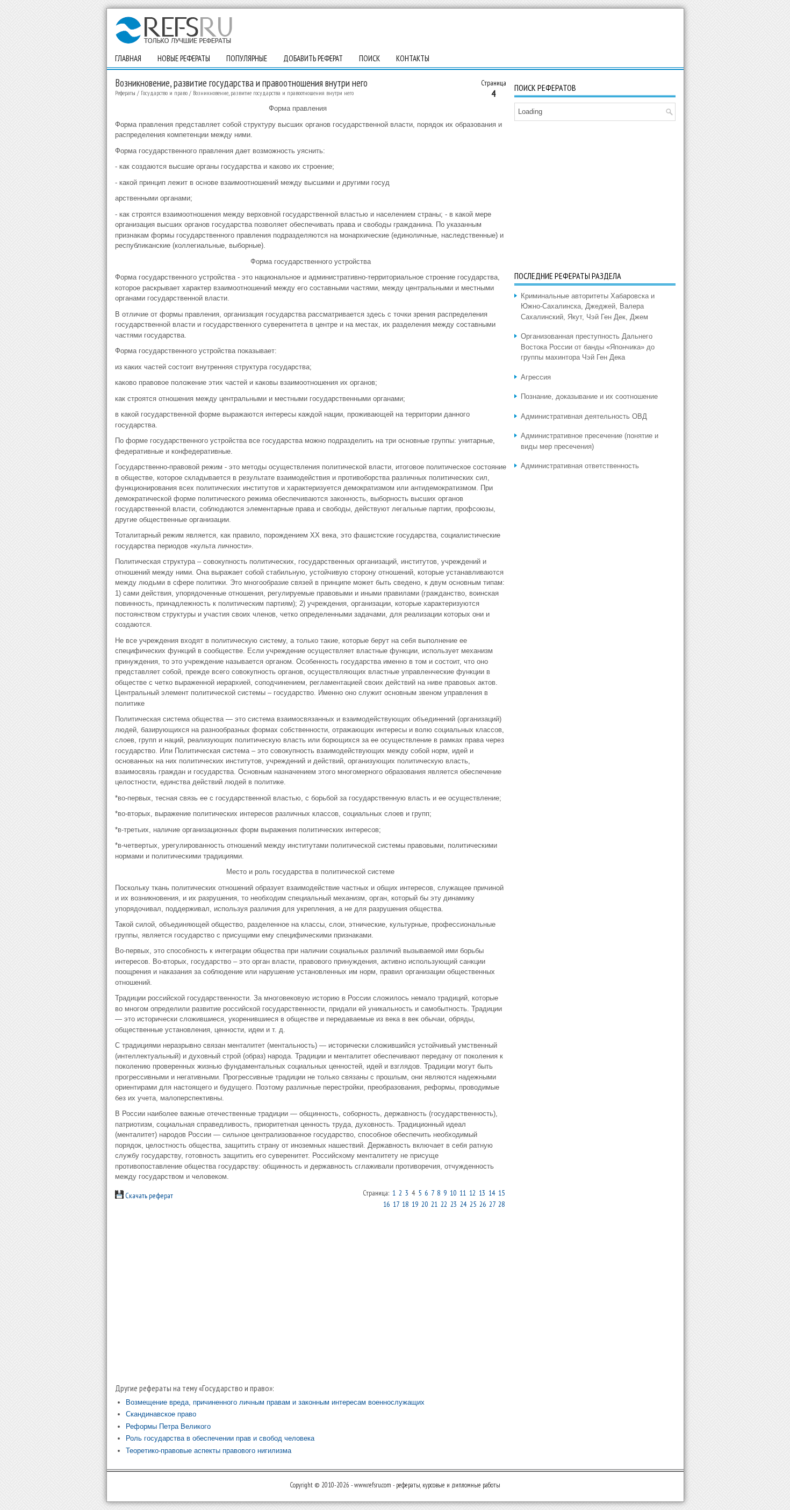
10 (453, 1193)
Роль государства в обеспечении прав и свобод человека (220, 1438)
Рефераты (125, 93)
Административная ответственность (580, 466)
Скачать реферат (148, 1195)
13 (482, 1193)
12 (472, 1193)
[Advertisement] (310, 1295)
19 (415, 1204)
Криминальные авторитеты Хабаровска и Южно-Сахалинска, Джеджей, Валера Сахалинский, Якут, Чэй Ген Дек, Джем (588, 306)
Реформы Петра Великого (168, 1426)
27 (492, 1204)
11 (462, 1193)
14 (492, 1193)
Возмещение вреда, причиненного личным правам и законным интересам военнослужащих (275, 1402)
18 (405, 1204)
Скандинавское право (161, 1414)
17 (396, 1204)
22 (444, 1204)
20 (424, 1204)
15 (501, 1193)
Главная (128, 58)
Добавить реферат (313, 58)
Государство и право (164, 93)
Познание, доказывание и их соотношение (589, 396)
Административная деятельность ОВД (584, 416)
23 (453, 1204)
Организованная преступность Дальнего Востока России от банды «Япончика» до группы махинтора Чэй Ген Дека (588, 346)
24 (463, 1204)
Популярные (246, 58)
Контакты (412, 58)
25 (473, 1204)
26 (482, 1204)
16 (386, 1204)
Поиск (369, 58)
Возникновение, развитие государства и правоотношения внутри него (273, 93)
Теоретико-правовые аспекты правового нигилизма (208, 1451)
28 (501, 1204)
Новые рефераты (183, 58)
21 (434, 1204)
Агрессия (536, 377)
